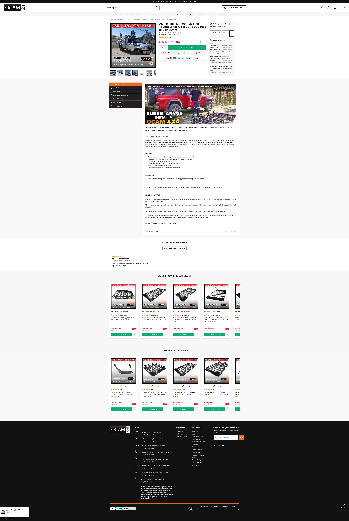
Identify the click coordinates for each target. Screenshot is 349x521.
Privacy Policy (224, 509)
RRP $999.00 (207, 330)
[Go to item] (120, 73)
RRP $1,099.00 (146, 330)
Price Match (168, 52)
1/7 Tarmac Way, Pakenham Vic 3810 (153, 439)
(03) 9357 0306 (149, 434)
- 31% (178, 42)
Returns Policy (196, 460)
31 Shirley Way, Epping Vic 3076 (152, 432)
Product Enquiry (183, 52)
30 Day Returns (153, 231)
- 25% (134, 404)
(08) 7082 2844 (149, 475)
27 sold (203, 42)
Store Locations (197, 462)
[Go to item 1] (113, 73)
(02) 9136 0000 (149, 448)
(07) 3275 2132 (149, 461)
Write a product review (173, 248)
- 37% (227, 329)
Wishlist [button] (199, 52)
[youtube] (223, 445)
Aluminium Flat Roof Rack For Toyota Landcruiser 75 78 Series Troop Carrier (154, 318)
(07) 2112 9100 (149, 455)
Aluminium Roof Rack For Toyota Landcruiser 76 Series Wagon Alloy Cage (216, 393)
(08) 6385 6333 (148, 482)
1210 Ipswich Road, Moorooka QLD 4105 (155, 459)
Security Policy (234, 509)
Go (241, 438)
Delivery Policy (196, 447)
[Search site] (157, 7)
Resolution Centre (181, 437)
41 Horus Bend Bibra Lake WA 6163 (152, 479)
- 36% (165, 329)
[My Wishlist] (335, 7)
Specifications (229, 231)
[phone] (322, 7)
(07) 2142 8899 (149, 468)
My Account (179, 431)
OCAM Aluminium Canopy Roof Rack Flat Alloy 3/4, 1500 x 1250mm (122, 318)
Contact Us (195, 444)
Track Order (179, 434)
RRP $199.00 (114, 405)
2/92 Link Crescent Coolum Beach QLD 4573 (156, 466)
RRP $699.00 (145, 405)
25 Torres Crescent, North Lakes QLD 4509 (156, 452)
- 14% (134, 329)
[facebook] (214, 445)
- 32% (227, 404)
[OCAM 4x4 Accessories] (14, 7)
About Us (195, 431)
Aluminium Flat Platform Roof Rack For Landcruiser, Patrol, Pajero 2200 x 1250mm (185, 394)
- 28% (196, 404)
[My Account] (328, 7)
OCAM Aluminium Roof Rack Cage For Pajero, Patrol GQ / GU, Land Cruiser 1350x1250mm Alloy (154, 394)
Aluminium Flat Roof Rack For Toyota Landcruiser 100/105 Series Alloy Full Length (185, 319)
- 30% (196, 329)
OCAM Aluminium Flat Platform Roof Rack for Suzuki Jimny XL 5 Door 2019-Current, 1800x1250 (216, 319)
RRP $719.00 (114, 330)
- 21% (165, 404)
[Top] (343, 506)
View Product (123, 305)
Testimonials (196, 465)
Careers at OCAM (197, 437)
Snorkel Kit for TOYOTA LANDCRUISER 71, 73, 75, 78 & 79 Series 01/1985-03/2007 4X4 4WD (123, 394)
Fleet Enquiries (196, 452)
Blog (193, 434)
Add (123, 334)
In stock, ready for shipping (219, 26)
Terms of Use (214, 509)
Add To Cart (186, 48)
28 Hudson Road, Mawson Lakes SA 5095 (155, 472)
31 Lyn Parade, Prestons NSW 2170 (153, 445)
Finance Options (197, 449)
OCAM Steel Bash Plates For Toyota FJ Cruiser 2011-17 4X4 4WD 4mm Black (15, 511)
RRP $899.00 (176, 330)
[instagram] (218, 445)
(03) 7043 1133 (149, 441)
